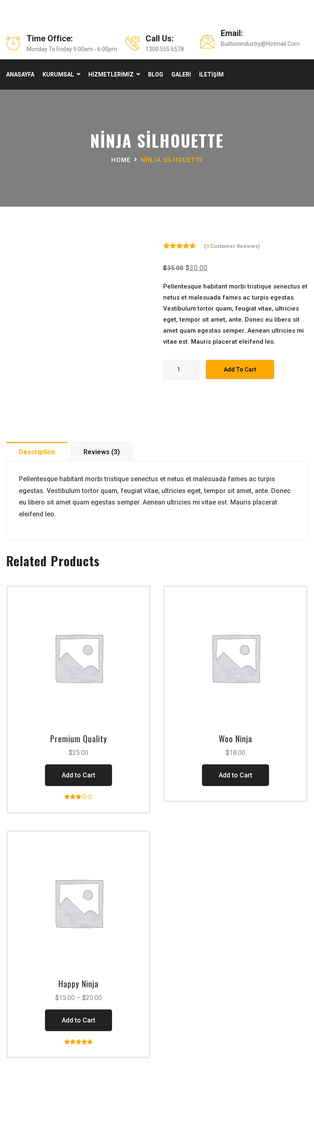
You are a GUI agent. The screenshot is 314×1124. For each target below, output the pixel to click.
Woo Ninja (235, 738)
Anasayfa (20, 74)
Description (37, 452)
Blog (155, 74)
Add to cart (240, 369)
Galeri (181, 74)
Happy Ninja (78, 984)
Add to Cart (78, 775)
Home (120, 160)
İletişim (211, 74)
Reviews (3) (101, 452)
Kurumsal (58, 74)
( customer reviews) (232, 246)
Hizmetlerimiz (111, 74)
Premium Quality (78, 738)
